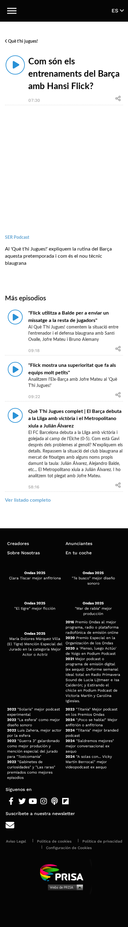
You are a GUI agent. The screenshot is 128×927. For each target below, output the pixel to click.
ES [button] (116, 10)
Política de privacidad (102, 841)
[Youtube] (32, 801)
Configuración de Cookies (69, 848)
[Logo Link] (64, 10)
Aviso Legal (16, 841)
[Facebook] (11, 801)
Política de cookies (54, 841)
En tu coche (79, 552)
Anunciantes (79, 543)
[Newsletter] (64, 825)
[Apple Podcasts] (54, 801)
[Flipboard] (65, 801)
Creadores (18, 543)
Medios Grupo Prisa (64, 887)
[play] (15, 65)
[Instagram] (43, 801)
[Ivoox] (76, 801)
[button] (12, 11)
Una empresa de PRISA (64, 872)
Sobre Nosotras (23, 552)
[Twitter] (21, 801)
